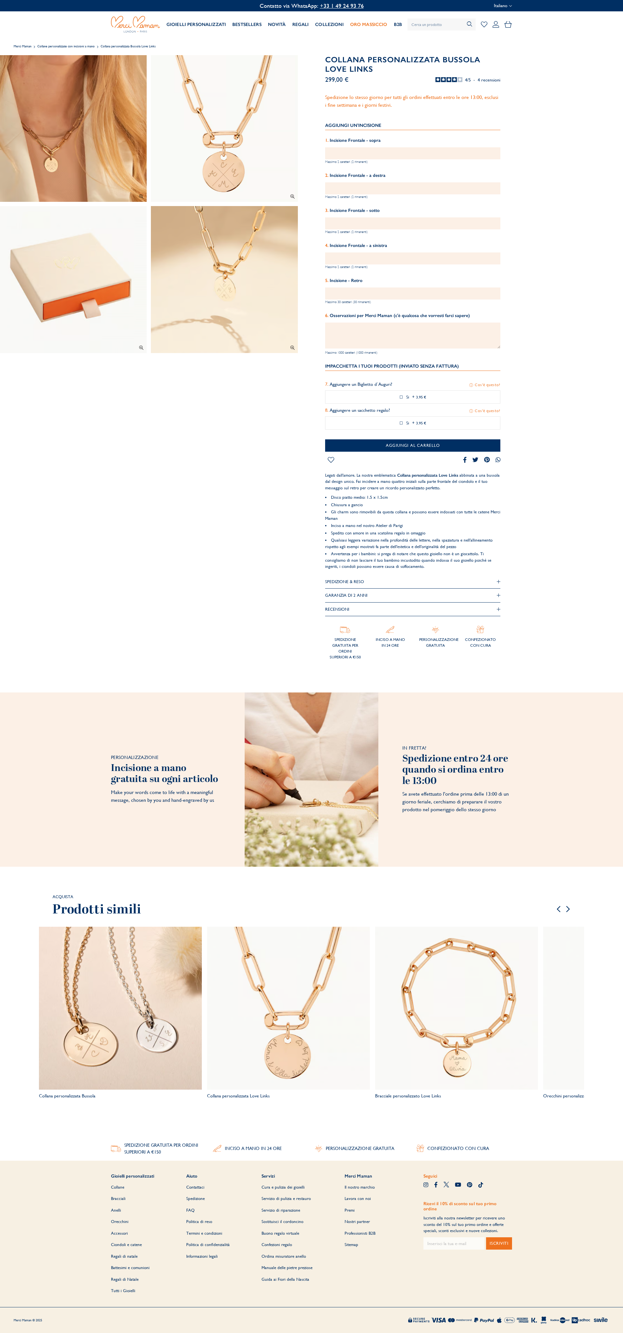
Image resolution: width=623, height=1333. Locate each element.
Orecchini (119, 1221)
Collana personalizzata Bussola (67, 1095)
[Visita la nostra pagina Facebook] (436, 1185)
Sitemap (351, 1244)
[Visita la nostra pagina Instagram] (425, 1185)
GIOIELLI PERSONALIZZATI (196, 24)
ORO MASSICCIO (368, 24)
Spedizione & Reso (344, 581)
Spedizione (195, 1198)
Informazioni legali (202, 1256)
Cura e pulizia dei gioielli (283, 1187)
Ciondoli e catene (126, 1244)
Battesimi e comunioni (130, 1267)
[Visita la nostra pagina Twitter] (446, 1185)
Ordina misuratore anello (284, 1256)
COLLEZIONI (329, 24)
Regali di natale (124, 1256)
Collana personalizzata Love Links (238, 1095)
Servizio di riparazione (281, 1210)
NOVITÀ (277, 24)
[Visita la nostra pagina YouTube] (458, 1185)
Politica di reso (199, 1221)
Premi (350, 1210)
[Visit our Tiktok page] (480, 1185)
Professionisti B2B (360, 1233)
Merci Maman (22, 46)
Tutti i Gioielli (123, 1290)
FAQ (190, 1210)
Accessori (119, 1233)
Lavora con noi (358, 1198)
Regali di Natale (125, 1279)
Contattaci (195, 1187)
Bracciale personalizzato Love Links (408, 1095)
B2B (398, 24)
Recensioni (337, 609)
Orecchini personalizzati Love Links (576, 1095)
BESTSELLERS (247, 24)
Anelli (116, 1210)
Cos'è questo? (487, 385)
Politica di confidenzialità (208, 1244)
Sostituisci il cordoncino (282, 1221)
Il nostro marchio (360, 1187)
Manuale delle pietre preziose (287, 1267)
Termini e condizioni (204, 1233)
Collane (117, 1187)
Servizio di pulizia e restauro (286, 1198)
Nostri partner (357, 1221)
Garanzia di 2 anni (346, 595)
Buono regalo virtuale (280, 1233)
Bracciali (118, 1198)
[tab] (412, 582)
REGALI (300, 24)
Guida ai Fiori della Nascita (285, 1279)
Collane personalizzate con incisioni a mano (66, 46)
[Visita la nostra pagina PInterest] (469, 1185)
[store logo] (135, 24)
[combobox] (442, 24)
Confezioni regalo (277, 1244)
